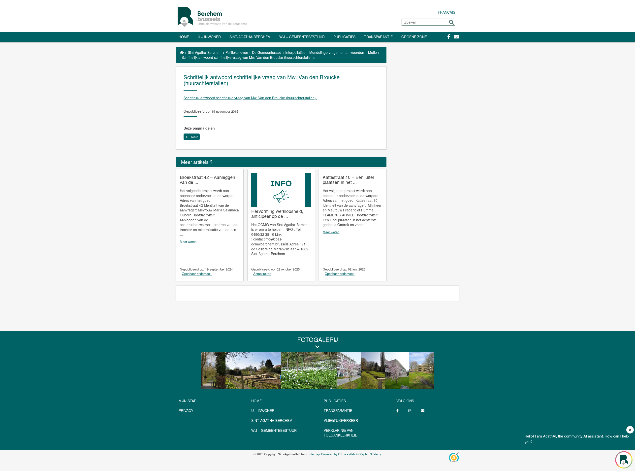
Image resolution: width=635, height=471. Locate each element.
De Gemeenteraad (266, 52)
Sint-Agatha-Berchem (250, 36)
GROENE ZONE (414, 36)
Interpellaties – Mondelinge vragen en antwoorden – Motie (331, 52)
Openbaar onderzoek (197, 273)
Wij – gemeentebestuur (302, 36)
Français (446, 12)
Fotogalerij (317, 339)
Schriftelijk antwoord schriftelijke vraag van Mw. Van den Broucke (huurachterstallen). (250, 97)
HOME (256, 400)
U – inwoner (209, 36)
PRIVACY (186, 410)
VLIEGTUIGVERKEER (341, 420)
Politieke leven (236, 52)
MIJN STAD (187, 400)
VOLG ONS (405, 400)
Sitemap (314, 454)
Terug (194, 137)
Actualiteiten (262, 273)
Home (184, 36)
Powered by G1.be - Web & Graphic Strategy (351, 454)
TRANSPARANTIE (378, 36)
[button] (451, 22)
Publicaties (344, 36)
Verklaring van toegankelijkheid (340, 433)
